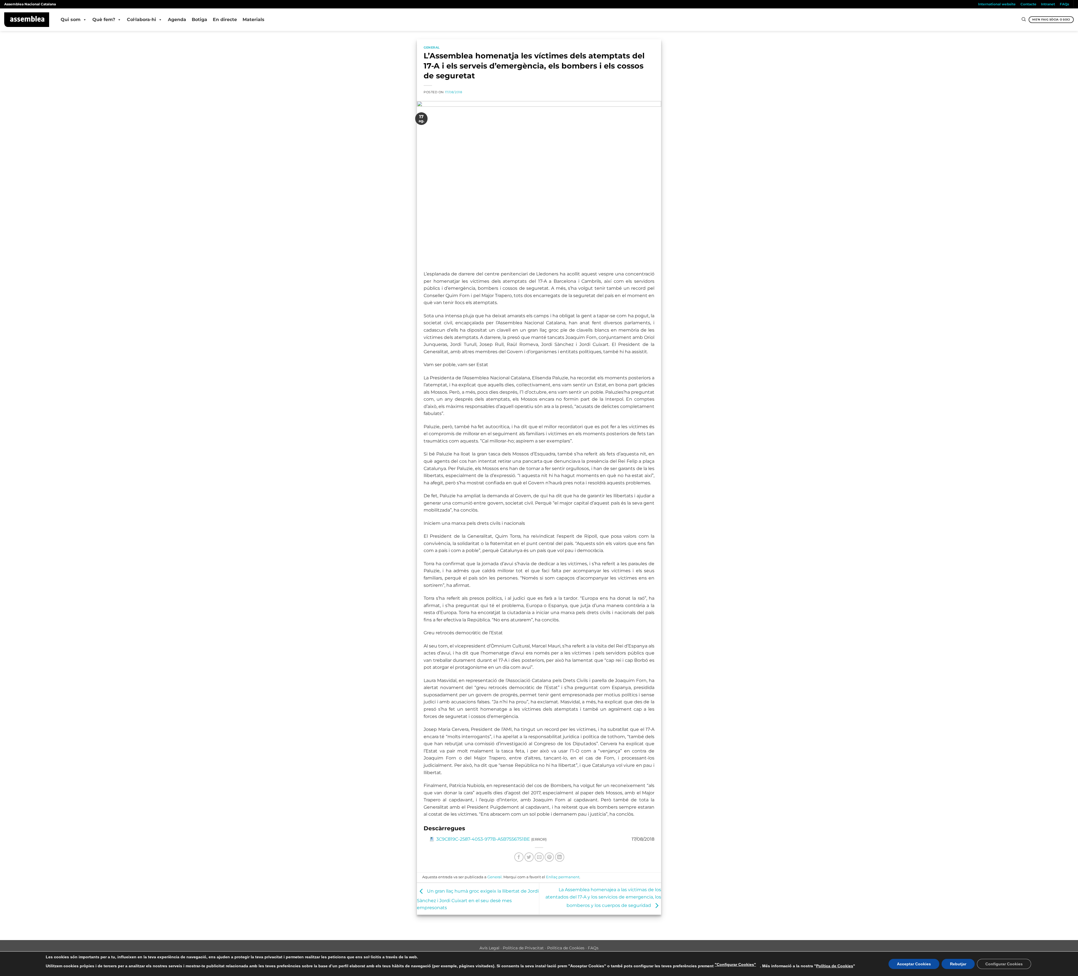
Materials (253, 19)
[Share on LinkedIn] (559, 857)
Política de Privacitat (523, 947)
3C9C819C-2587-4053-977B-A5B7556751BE (483, 839)
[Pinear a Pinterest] (549, 857)
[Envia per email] (539, 857)
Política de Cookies (565, 947)
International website (997, 4)
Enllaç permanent (562, 877)
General (432, 47)
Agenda (177, 19)
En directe (225, 19)
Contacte (1028, 4)
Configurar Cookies (1004, 964)
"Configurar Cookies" (735, 964)
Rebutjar (958, 964)
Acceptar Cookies (914, 964)
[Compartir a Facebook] (519, 857)
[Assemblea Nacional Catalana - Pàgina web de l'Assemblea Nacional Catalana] (26, 19)
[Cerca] (1024, 19)
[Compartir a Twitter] (529, 857)
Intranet (1048, 4)
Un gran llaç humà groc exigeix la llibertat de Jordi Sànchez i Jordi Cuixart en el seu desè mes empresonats (478, 900)
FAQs (1064, 4)
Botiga (199, 19)
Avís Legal (489, 947)
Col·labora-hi (141, 19)
